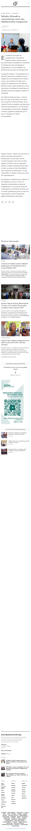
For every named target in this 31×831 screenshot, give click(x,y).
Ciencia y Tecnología (22, 816)
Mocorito (13, 799)
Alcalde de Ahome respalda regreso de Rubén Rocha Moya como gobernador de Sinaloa (16, 762)
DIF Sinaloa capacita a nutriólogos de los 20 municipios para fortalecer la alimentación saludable (17, 768)
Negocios (16, 824)
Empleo (18, 817)
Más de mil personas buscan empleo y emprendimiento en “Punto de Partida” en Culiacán (17, 775)
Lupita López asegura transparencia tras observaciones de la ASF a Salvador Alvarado (15, 342)
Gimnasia (24, 791)
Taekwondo (24, 785)
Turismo (3, 792)
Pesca (4, 813)
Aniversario (9, 823)
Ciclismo (24, 787)
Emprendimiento (23, 815)
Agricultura (20, 812)
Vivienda (25, 813)
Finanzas (4, 815)
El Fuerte (13, 793)
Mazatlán (13, 785)
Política (2, 799)
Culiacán (13, 787)
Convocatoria (15, 825)
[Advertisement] (15, 135)
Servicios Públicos (13, 815)
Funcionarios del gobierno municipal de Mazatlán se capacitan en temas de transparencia (17, 434)
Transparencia (9, 820)
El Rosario (13, 803)
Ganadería (13, 816)
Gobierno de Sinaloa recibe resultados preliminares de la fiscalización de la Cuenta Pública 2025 (14, 265)
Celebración (3, 802)
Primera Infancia (23, 821)
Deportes (13, 813)
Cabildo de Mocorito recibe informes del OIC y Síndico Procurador (19, 441)
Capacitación (5, 816)
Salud (2, 790)
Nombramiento (22, 819)
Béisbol (23, 783)
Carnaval (14, 821)
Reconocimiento (7, 821)
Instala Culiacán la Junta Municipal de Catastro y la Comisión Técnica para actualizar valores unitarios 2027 (14, 305)
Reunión (19, 813)
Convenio (24, 817)
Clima (8, 813)
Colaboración (24, 824)
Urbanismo (14, 819)
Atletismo (24, 795)
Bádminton (24, 798)
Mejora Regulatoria (7, 824)
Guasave (13, 801)
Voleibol (23, 789)
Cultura (26, 812)
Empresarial (7, 817)
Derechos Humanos (19, 823)
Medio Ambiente (11, 812)
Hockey (23, 793)
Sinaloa (13, 783)
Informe (13, 817)
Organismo (7, 819)
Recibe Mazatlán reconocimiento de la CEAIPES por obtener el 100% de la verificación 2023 (17, 450)
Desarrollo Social (20, 820)
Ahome (13, 795)
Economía (3, 812)
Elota (12, 797)
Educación (3, 797)
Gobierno (3, 804)
